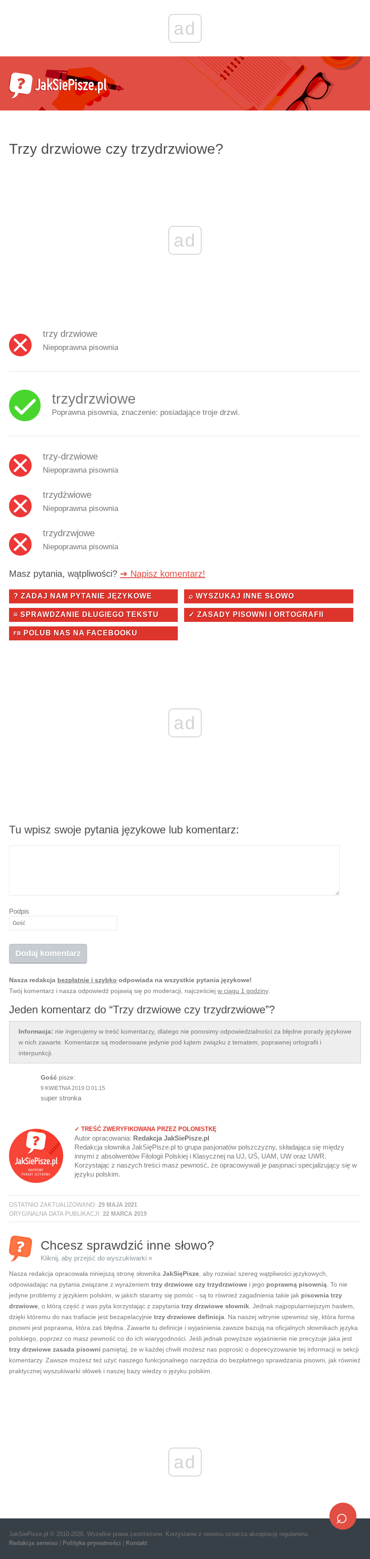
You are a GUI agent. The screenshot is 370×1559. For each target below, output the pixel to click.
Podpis (19, 911)
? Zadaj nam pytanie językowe (83, 596)
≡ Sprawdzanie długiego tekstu (86, 614)
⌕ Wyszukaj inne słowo (241, 596)
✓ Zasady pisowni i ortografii (256, 614)
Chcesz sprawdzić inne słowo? (127, 1249)
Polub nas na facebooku (76, 633)
